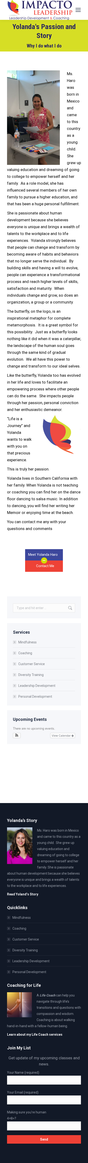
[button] (16, 735)
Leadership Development (36, 686)
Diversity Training (31, 675)
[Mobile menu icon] (78, 10)
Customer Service (31, 664)
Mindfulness (27, 642)
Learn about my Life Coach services (34, 1034)
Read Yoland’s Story (22, 894)
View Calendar (61, 735)
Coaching (25, 653)
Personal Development (35, 696)
